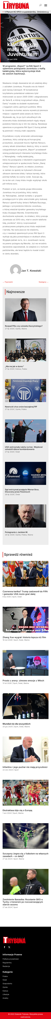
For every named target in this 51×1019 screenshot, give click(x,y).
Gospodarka (7, 983)
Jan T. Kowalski (31, 270)
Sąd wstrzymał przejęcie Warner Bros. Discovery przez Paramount (22, 490)
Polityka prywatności (11, 959)
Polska (24, 369)
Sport (14, 597)
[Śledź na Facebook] (4, 947)
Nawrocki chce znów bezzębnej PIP (21, 406)
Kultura (18, 369)
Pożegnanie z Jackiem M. (16, 532)
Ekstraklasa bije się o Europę (17, 810)
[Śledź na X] (9, 947)
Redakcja (6, 966)
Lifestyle (6, 994)
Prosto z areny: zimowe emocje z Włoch (23, 680)
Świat (18, 452)
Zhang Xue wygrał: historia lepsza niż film (24, 637)
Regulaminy (7, 963)
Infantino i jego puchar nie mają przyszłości (25, 767)
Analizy (5, 998)
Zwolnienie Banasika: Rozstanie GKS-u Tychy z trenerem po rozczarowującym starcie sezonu (23, 902)
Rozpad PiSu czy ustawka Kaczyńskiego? (24, 326)
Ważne (24, 329)
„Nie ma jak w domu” (14, 366)
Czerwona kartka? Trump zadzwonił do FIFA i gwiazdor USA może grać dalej (25, 592)
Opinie (18, 329)
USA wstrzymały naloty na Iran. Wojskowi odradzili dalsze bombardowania (24, 448)
